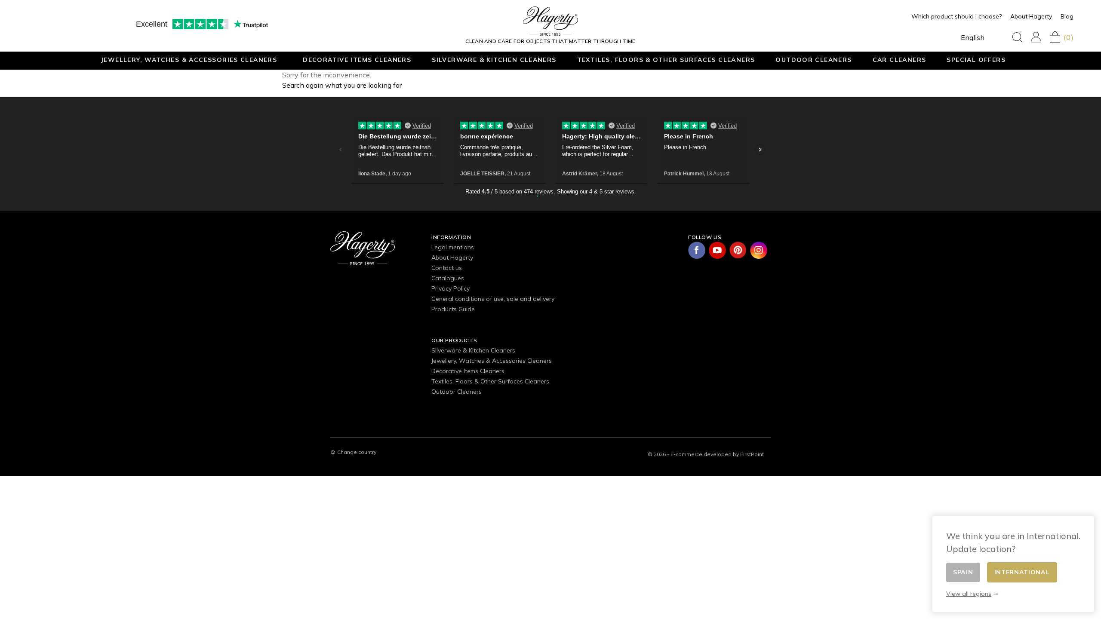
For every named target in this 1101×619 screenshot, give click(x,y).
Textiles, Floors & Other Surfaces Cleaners (666, 59)
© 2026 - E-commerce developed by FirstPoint (706, 454)
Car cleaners (899, 59)
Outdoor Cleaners (813, 59)
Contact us (446, 268)
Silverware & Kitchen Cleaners (494, 59)
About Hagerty (1031, 16)
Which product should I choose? (956, 16)
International (1022, 572)
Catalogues (447, 278)
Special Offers (976, 59)
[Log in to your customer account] (1036, 37)
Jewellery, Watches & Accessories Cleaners (189, 59)
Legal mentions (452, 247)
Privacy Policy (450, 288)
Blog (1067, 16)
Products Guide (453, 309)
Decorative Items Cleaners (357, 59)
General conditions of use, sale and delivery (492, 299)
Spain (963, 572)
